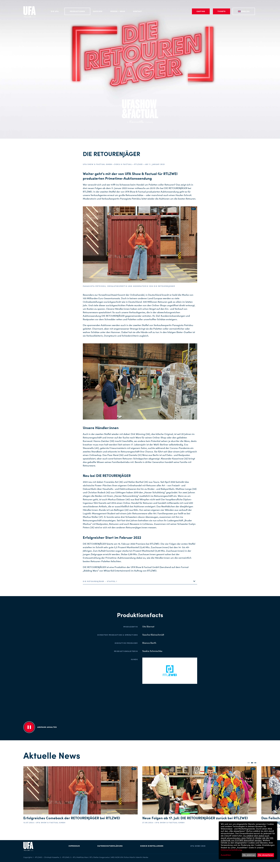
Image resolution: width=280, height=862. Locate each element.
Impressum (74, 846)
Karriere (97, 11)
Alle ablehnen (249, 855)
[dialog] (248, 840)
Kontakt (137, 11)
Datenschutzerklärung (110, 846)
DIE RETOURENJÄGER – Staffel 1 (100, 581)
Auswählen (226, 855)
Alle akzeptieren (265, 855)
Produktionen (77, 11)
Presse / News (117, 11)
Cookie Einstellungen (151, 846)
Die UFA (55, 11)
